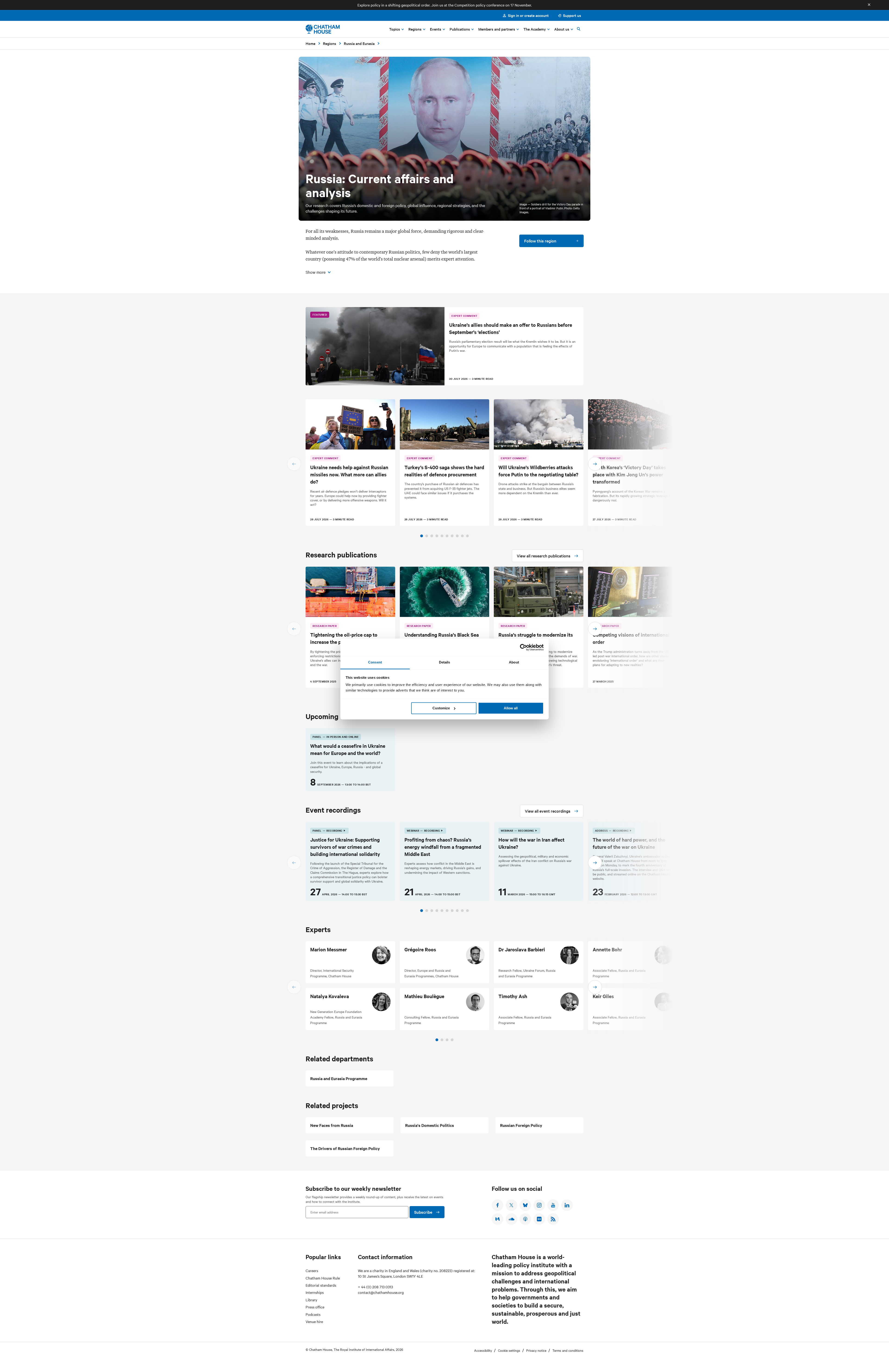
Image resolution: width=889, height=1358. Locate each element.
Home (310, 43)
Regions (329, 43)
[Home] (323, 29)
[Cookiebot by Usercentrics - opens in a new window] (523, 647)
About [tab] (514, 662)
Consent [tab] (375, 662)
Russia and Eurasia (359, 43)
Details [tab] (444, 662)
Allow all (511, 708)
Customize (441, 708)
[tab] (421, 535)
